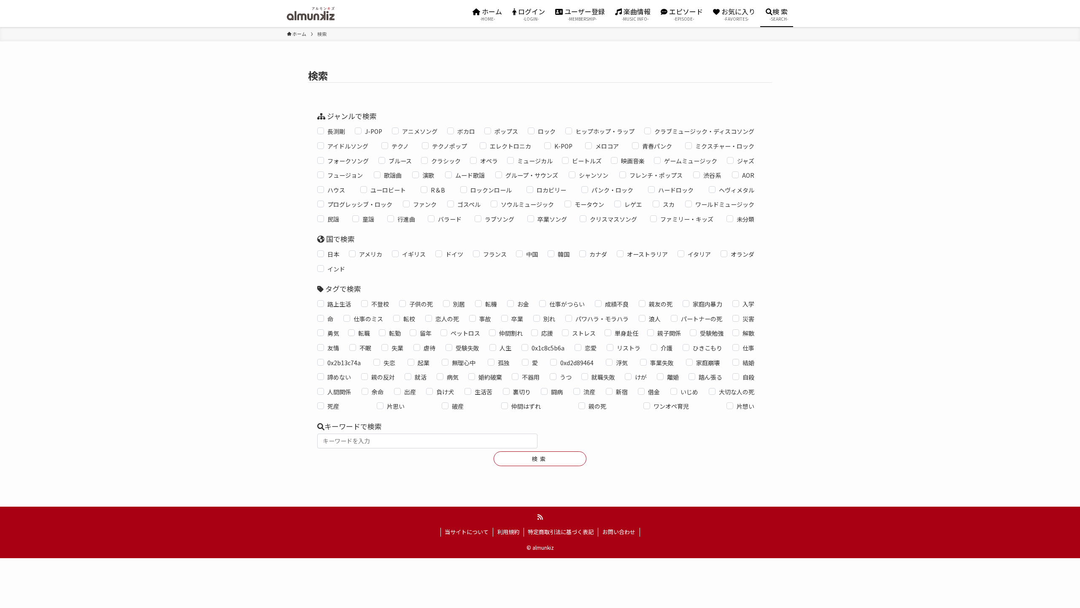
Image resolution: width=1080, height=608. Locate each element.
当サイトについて (467, 532)
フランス (495, 254)
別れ (549, 319)
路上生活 (339, 304)
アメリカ (370, 254)
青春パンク (657, 146)
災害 (748, 319)
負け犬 (445, 392)
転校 (409, 319)
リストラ (628, 348)
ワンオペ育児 (671, 406)
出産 (410, 392)
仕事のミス (368, 319)
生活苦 (483, 392)
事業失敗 (662, 362)
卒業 (517, 319)
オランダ (742, 254)
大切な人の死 (736, 392)
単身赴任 (626, 333)
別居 (459, 304)
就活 (421, 377)
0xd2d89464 (577, 362)
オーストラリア (647, 254)
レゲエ (633, 204)
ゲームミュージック (690, 161)
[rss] (540, 517)
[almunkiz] (311, 13)
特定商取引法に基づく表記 (561, 532)
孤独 (504, 362)
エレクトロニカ (510, 146)
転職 (364, 333)
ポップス (506, 131)
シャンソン (593, 175)
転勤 (395, 333)
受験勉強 (712, 333)
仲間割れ (511, 333)
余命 (377, 392)
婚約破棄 (490, 377)
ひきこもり (707, 348)
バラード (450, 219)
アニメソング (419, 131)
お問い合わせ (618, 532)
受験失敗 (467, 348)
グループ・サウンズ (531, 175)
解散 (748, 333)
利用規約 (508, 532)
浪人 (655, 319)
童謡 (368, 219)
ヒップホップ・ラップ (604, 131)
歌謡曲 (393, 175)
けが (641, 377)
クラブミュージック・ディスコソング (704, 131)
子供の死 (421, 304)
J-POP (373, 131)
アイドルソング (347, 146)
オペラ (489, 161)
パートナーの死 (701, 319)
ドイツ (454, 254)
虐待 (429, 348)
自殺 (748, 377)
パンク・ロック (612, 190)
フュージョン (345, 175)
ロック (547, 131)
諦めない (339, 377)
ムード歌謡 (470, 175)
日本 (333, 254)
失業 (397, 348)
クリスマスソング (613, 219)
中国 (532, 254)
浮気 (622, 362)
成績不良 (617, 304)
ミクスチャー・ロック (724, 146)
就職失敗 (603, 377)
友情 (333, 348)
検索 (540, 459)
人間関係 (339, 392)
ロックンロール (491, 190)
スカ (669, 204)
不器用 (531, 377)
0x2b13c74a (344, 362)
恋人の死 (447, 319)
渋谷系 (712, 175)
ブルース (400, 161)
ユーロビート (388, 190)
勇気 (333, 333)
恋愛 (591, 348)
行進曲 (406, 219)
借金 (654, 392)
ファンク (425, 204)
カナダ (598, 254)
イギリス (414, 254)
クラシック (446, 161)
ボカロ (466, 131)
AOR (748, 175)
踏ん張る (710, 377)
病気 (453, 377)
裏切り (522, 392)
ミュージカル (535, 161)
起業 (423, 362)
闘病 (557, 392)
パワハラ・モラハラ (602, 319)
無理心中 (463, 362)
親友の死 (660, 304)
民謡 (333, 219)
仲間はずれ (526, 406)
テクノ (400, 146)
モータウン (589, 204)
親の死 (597, 406)
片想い (745, 406)
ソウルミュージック (527, 204)
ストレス (584, 333)
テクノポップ (449, 146)
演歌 (428, 175)
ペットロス (465, 333)
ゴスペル (469, 204)
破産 (458, 406)
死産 (333, 406)
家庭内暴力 (707, 304)
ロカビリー (551, 190)
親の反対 (383, 377)
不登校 (380, 304)
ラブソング (499, 219)
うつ (566, 377)
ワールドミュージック (724, 204)
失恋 (389, 362)
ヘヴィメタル (736, 190)
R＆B (438, 190)
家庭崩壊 (708, 362)
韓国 (564, 254)
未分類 (745, 219)
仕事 (748, 348)
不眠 (365, 348)
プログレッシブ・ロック (359, 204)
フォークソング (348, 161)
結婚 (748, 362)
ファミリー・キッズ (686, 219)
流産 (589, 392)
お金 (523, 304)
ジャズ (745, 161)
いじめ (689, 392)
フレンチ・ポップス (656, 175)
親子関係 (669, 333)
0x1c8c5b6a (548, 348)
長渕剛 (336, 131)
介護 (666, 348)
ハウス (336, 190)
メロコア (607, 146)
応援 (547, 333)
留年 (426, 333)
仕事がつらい (567, 304)
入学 (748, 304)
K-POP (563, 146)
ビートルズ (587, 161)
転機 (491, 304)
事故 (485, 319)
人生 (505, 348)
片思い (396, 406)
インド (336, 269)
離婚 (673, 377)
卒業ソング (552, 219)
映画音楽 (633, 161)
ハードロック (676, 190)
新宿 (622, 392)
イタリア (699, 254)
